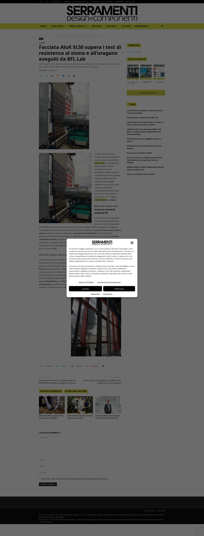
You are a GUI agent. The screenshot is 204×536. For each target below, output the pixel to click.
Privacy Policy (107, 294)
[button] (132, 243)
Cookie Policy (95, 294)
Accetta (85, 289)
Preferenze (119, 289)
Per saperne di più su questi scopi (109, 282)
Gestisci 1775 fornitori (86, 282)
